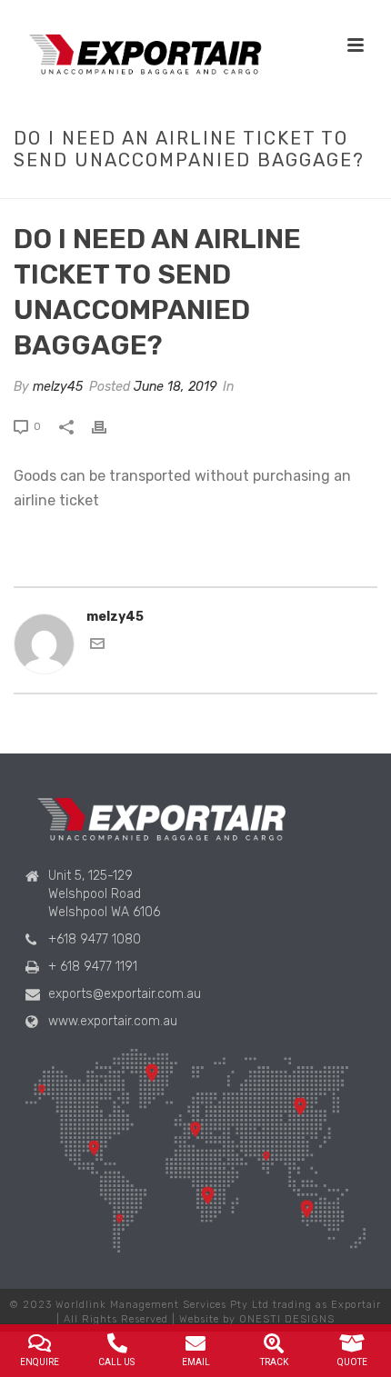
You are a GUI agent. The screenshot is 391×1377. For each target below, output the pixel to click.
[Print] (108, 425)
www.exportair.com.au (112, 1021)
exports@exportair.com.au (124, 994)
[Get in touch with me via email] (97, 646)
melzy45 (58, 386)
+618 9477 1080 (94, 939)
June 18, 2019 (175, 386)
